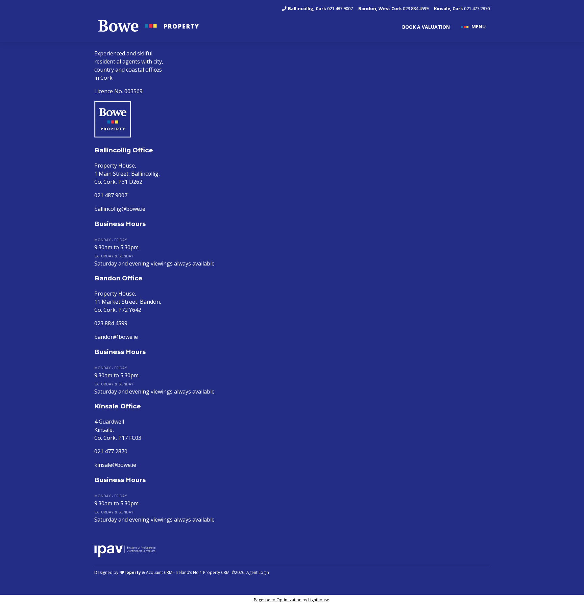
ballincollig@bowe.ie (119, 208)
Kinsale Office (117, 406)
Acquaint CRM (159, 572)
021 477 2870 (462, 8)
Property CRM (216, 572)
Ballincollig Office (123, 150)
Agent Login (257, 572)
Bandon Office (118, 278)
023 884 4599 (393, 8)
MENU (478, 26)
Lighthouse (318, 600)
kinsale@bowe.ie (115, 465)
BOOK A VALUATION (426, 27)
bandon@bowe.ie (116, 337)
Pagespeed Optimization (277, 600)
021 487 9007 (320, 8)
